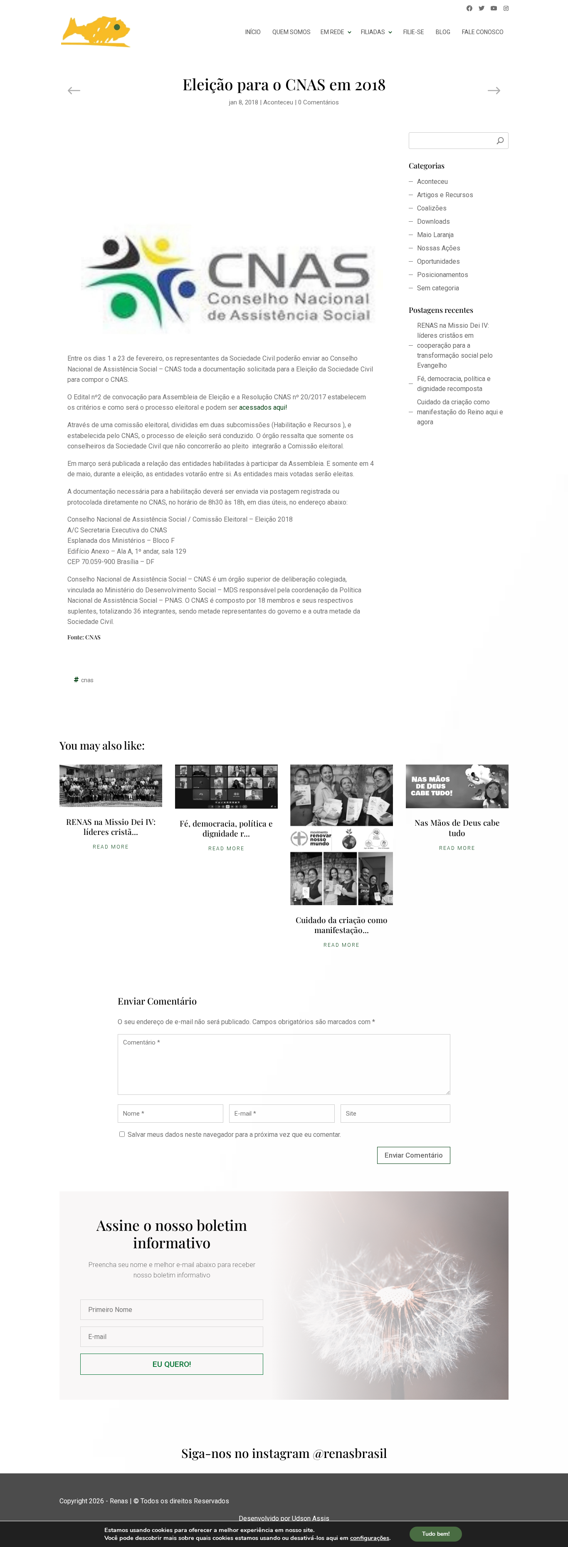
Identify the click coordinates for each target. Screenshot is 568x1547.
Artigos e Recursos (445, 195)
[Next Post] (493, 91)
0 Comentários (318, 102)
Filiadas (373, 32)
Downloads (433, 221)
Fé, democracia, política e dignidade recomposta (454, 384)
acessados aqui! (262, 407)
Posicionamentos (442, 275)
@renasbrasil (350, 1453)
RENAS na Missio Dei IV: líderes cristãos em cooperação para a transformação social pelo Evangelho (455, 345)
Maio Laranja (435, 235)
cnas (87, 680)
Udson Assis (310, 1518)
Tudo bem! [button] (435, 1534)
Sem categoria (438, 288)
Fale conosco (483, 32)
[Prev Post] (74, 91)
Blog (443, 32)
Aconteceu (278, 102)
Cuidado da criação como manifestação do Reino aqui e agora (460, 412)
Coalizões (432, 208)
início (253, 32)
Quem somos (291, 32)
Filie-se (413, 32)
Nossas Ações (438, 248)
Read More (111, 847)
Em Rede (332, 32)
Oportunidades (438, 261)
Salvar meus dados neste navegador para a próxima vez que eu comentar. (234, 1135)
